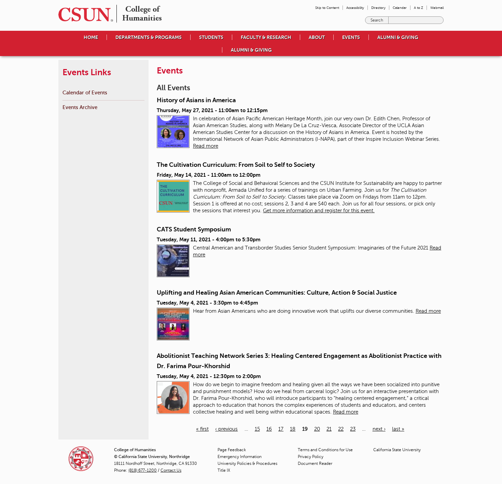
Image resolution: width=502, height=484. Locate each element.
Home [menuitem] (91, 37)
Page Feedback (232, 449)
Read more (205, 146)
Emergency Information (240, 456)
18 (292, 429)
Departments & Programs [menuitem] (148, 37)
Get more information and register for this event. (319, 210)
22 (341, 429)
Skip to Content (327, 8)
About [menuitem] (317, 37)
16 (269, 429)
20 (317, 429)
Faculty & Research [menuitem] (266, 37)
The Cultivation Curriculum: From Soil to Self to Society (236, 164)
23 (352, 429)
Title (224, 470)
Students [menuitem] (211, 37)
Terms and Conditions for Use (325, 449)
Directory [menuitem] (378, 8)
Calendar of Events (84, 92)
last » (398, 429)
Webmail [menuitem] (437, 8)
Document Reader (315, 463)
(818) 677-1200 (142, 470)
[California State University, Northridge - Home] (83, 15)
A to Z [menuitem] (418, 8)
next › (379, 429)
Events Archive (79, 107)
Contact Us (171, 470)
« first (202, 429)
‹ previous (226, 429)
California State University (397, 449)
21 (329, 429)
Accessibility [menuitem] (355, 8)
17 (280, 429)
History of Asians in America (196, 100)
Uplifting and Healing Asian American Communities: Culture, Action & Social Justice (277, 292)
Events (351, 37)
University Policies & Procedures (247, 463)
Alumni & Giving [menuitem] (397, 37)
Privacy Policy (310, 456)
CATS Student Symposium (194, 229)
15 (257, 429)
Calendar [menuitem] (400, 8)
